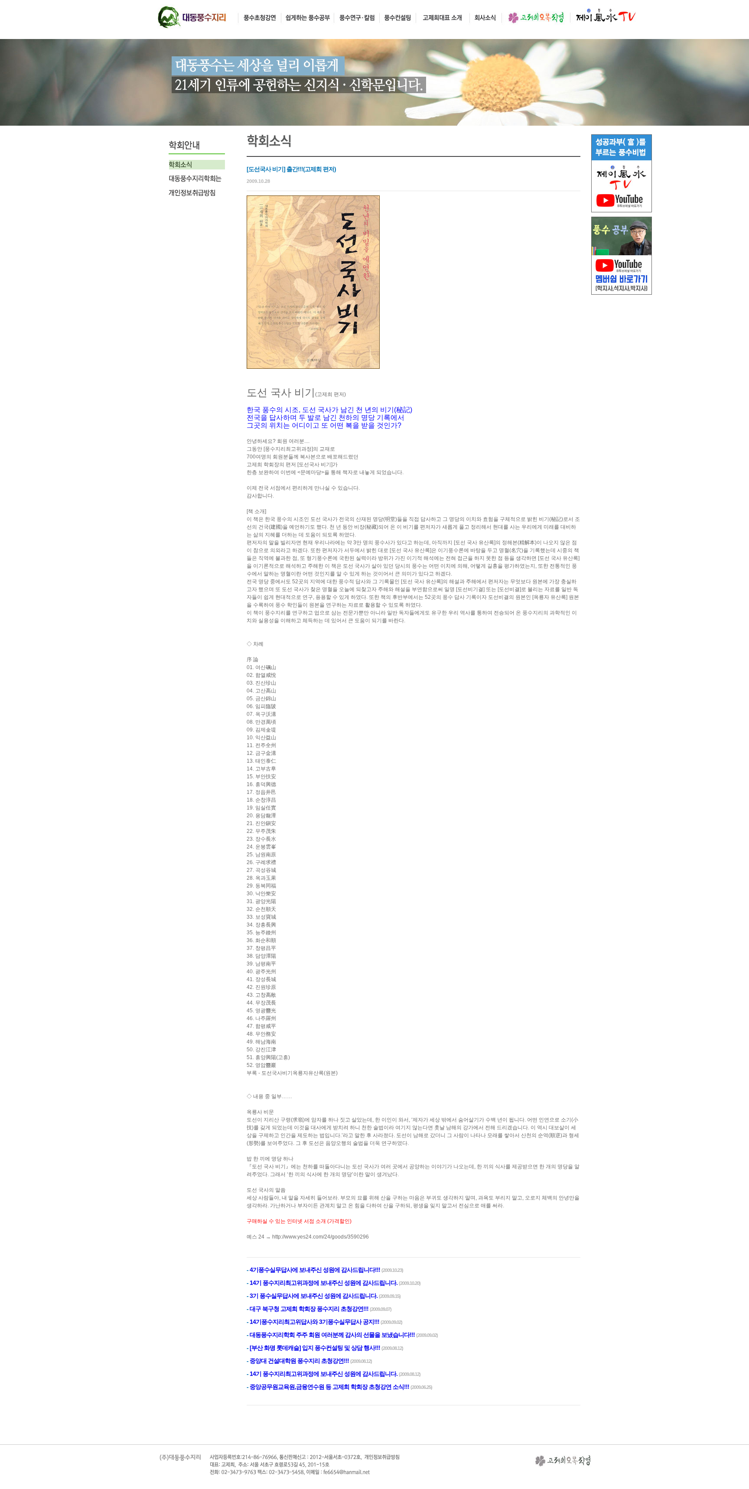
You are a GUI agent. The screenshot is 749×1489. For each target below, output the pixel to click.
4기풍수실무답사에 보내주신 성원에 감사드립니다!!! (315, 1269)
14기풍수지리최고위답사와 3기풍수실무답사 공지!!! (314, 1321)
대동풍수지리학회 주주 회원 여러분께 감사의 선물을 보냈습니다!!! (332, 1334)
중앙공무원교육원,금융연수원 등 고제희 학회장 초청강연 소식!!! (329, 1386)
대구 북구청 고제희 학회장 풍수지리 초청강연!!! (309, 1308)
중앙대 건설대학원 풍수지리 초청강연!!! (299, 1360)
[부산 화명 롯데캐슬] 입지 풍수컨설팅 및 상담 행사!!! (315, 1347)
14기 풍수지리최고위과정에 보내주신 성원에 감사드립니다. (323, 1282)
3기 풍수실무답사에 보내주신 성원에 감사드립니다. (314, 1295)
